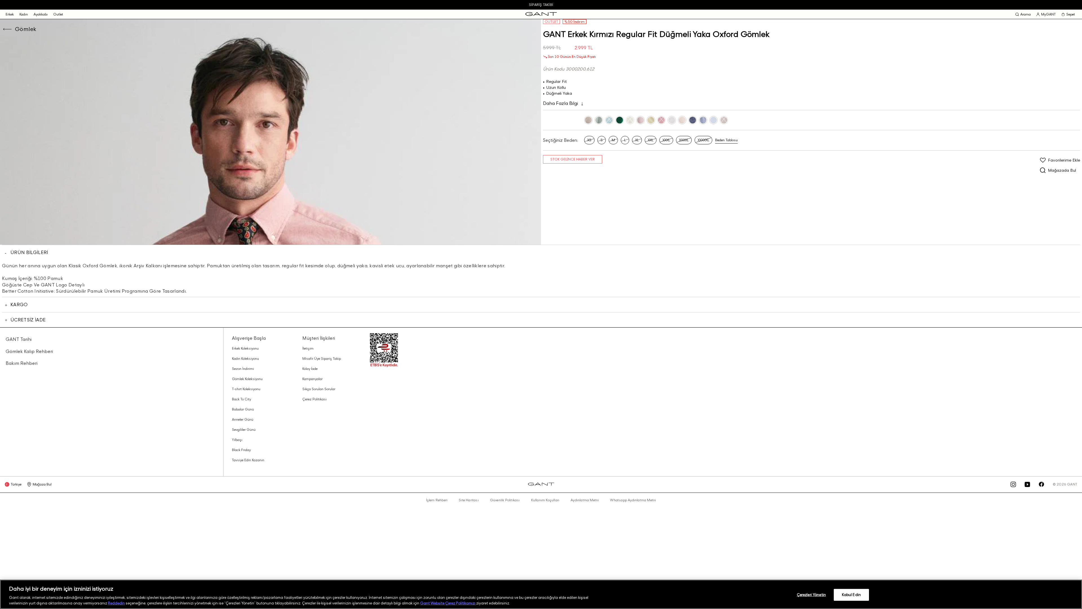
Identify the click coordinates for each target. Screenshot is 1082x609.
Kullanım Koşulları (545, 500)
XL (637, 140)
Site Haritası (469, 500)
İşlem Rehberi (437, 500)
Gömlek (25, 29)
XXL (650, 140)
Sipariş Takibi (541, 5)
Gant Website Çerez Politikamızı (448, 603)
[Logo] (541, 14)
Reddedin (116, 603)
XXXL (666, 140)
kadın (23, 14)
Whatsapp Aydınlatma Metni (633, 500)
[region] (541, 594)
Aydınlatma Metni (585, 500)
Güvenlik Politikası (505, 500)
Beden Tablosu (726, 140)
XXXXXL (703, 140)
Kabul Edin (851, 594)
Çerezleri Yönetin (811, 594)
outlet (58, 14)
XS (589, 140)
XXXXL (684, 140)
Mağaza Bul (42, 484)
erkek (10, 14)
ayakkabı (41, 14)
